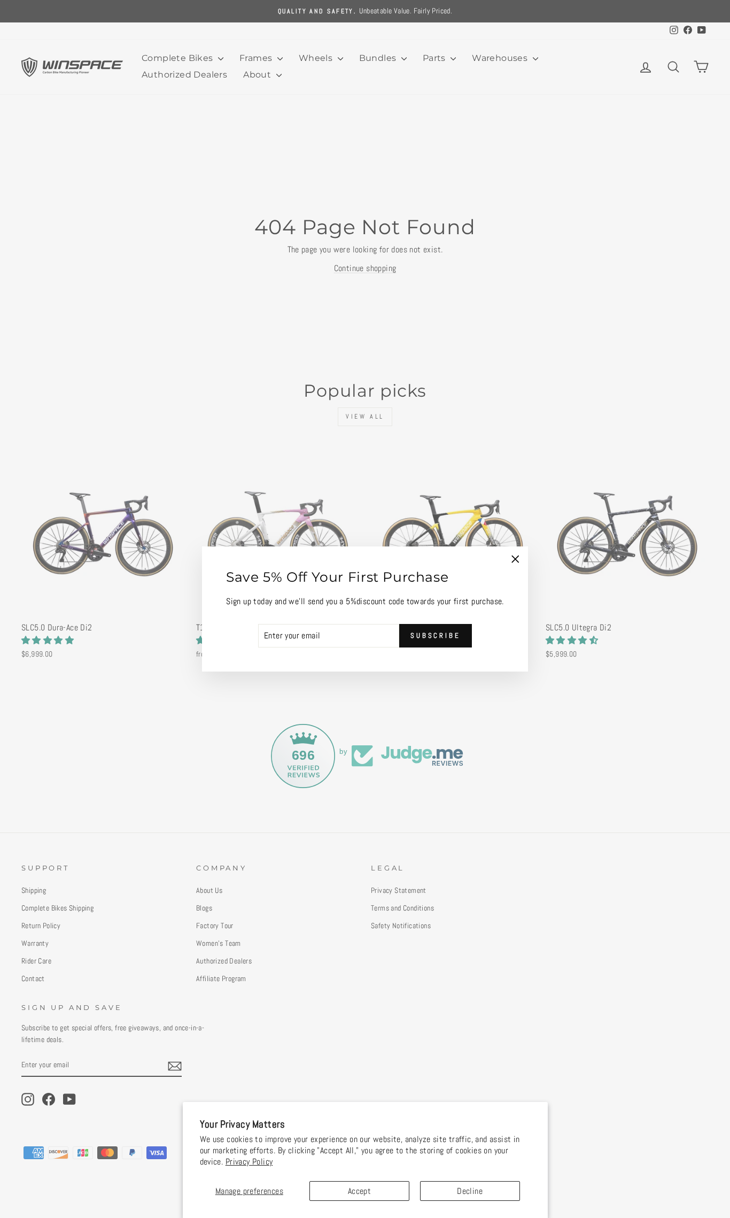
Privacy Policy (249, 1161)
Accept (359, 1191)
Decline (470, 1191)
